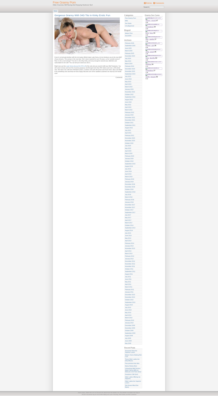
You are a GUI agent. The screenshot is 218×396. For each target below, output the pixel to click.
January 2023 (129, 89)
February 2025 (129, 53)
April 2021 (128, 133)
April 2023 (128, 84)
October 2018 (129, 189)
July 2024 (128, 58)
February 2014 (129, 243)
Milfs (126, 21)
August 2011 (129, 274)
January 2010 (129, 323)
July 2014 (128, 233)
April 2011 (128, 284)
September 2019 (130, 164)
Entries (149, 3)
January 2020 (129, 158)
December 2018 (130, 184)
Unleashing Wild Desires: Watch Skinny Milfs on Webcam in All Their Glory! (133, 370)
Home (55, 11)
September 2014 (130, 228)
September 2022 (130, 97)
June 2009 (128, 341)
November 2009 (130, 328)
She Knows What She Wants (131, 386)
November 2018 (130, 187)
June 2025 (128, 48)
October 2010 (129, 300)
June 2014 (128, 235)
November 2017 (130, 207)
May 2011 (128, 282)
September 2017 (130, 212)
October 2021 (129, 122)
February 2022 (129, 112)
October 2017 (129, 210)
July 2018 (128, 194)
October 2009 (129, 330)
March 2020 (128, 153)
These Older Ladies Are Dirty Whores (132, 360)
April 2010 (128, 315)
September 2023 (130, 74)
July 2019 (128, 169)
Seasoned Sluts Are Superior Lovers (131, 351)
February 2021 (129, 135)
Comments (159, 3)
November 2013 (130, 248)
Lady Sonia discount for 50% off (76, 66)
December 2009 (130, 325)
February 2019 (129, 179)
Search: (146, 7)
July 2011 (128, 277)
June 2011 (128, 279)
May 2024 (128, 61)
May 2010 (128, 312)
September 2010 (130, 302)
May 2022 (128, 105)
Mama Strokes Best (131, 366)
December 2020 (130, 138)
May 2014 (128, 238)
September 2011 (130, 271)
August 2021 (129, 128)
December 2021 (130, 117)
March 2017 (128, 223)
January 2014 (129, 246)
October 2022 (129, 94)
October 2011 (129, 269)
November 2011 (130, 266)
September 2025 (130, 45)
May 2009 (128, 343)
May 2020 (128, 148)
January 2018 (129, 202)
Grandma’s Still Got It (131, 374)
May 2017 (128, 217)
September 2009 (130, 333)
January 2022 (129, 115)
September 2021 (130, 125)
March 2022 (128, 110)
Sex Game (128, 23)
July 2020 (128, 146)
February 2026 (129, 43)
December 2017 (130, 205)
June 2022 (128, 102)
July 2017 (128, 215)
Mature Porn (129, 33)
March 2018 (128, 197)
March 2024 (128, 63)
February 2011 (129, 289)
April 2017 (128, 220)
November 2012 (130, 264)
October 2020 (129, 143)
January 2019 (129, 182)
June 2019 (128, 171)
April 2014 (128, 241)
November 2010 (130, 297)
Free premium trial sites (132, 363)
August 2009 (129, 335)
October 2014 (129, 225)
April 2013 (128, 251)
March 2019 (128, 176)
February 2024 (129, 66)
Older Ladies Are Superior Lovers (133, 382)
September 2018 (130, 192)
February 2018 (129, 199)
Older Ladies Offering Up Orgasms (132, 378)
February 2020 (129, 156)
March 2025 (128, 51)
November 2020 (130, 140)
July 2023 (128, 76)
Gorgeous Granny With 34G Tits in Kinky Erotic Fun (82, 15)
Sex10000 (128, 36)
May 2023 (128, 81)
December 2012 (130, 261)
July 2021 (128, 130)
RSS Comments (132, 394)
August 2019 (129, 166)
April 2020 (128, 151)
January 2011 (129, 292)
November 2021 (130, 120)
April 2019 (128, 174)
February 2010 (129, 320)
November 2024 (130, 56)
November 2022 (130, 92)
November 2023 (130, 71)
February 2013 (129, 256)
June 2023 (128, 79)
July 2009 (128, 338)
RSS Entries (122, 394)
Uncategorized (129, 26)
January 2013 (129, 259)
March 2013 (128, 253)
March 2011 (128, 287)
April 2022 (128, 107)
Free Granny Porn (64, 2)
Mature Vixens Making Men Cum (133, 355)
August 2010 (129, 305)
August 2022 (129, 99)
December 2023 (130, 69)
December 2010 (130, 294)
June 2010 (128, 310)
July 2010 (128, 307)
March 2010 (128, 318)
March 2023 (128, 87)
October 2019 (129, 161)
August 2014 (129, 230)
